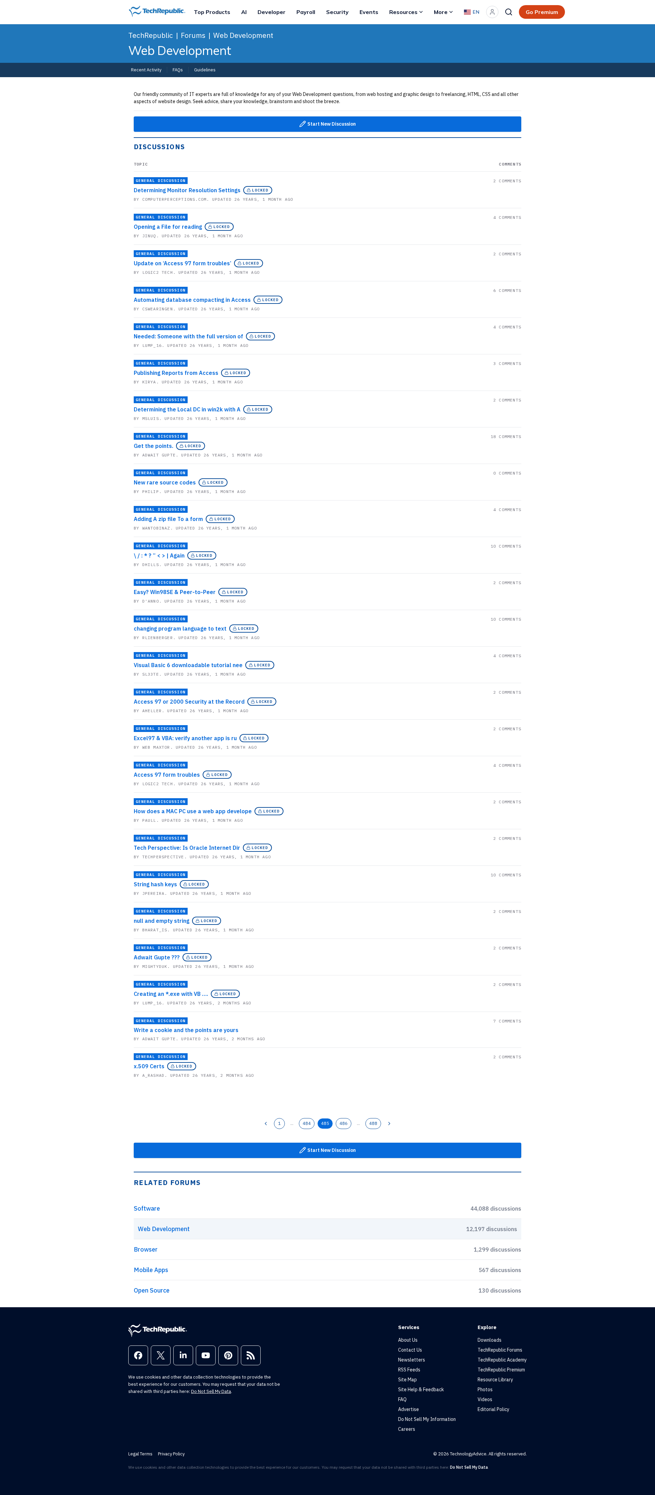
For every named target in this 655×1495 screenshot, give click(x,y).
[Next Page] (389, 1123)
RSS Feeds (409, 1370)
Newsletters (411, 1360)
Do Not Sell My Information (427, 1419)
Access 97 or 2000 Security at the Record (189, 701)
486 (343, 1123)
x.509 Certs (149, 1066)
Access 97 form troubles (167, 774)
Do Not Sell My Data (211, 1391)
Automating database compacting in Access (192, 299)
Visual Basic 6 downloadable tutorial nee (188, 665)
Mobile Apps (151, 1270)
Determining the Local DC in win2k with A (187, 409)
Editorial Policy (493, 1409)
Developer (272, 12)
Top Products (212, 12)
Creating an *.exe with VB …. (171, 993)
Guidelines (205, 69)
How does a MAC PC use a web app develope (193, 811)
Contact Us (410, 1350)
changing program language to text (180, 628)
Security (337, 12)
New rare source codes (165, 482)
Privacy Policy (171, 1454)
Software (147, 1208)
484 (307, 1123)
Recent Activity (146, 69)
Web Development (243, 35)
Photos (485, 1389)
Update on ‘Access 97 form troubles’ (182, 263)
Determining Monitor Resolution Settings (187, 190)
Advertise (408, 1409)
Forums (193, 35)
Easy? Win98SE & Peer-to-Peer (175, 592)
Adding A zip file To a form (168, 519)
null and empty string (161, 920)
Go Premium (542, 12)
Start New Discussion (331, 124)
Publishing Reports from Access (176, 372)
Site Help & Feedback (421, 1389)
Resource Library (495, 1380)
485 (325, 1123)
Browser (146, 1249)
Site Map (407, 1380)
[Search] (509, 12)
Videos (485, 1399)
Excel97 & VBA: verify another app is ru (185, 738)
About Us (408, 1340)
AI (244, 12)
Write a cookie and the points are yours (186, 1030)
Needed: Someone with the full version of (188, 336)
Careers (406, 1429)
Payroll (305, 12)
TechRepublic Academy (502, 1360)
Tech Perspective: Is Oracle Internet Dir (187, 847)
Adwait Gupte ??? (157, 957)
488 (373, 1123)
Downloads (489, 1340)
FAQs (178, 69)
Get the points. (153, 445)
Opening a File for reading (168, 226)
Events (369, 12)
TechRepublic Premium (501, 1370)
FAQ (402, 1399)
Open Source (152, 1290)
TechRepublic (150, 35)
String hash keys (155, 884)
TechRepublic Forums (500, 1350)
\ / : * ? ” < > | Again (159, 555)
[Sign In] (492, 12)
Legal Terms (140, 1454)
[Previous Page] (265, 1123)
